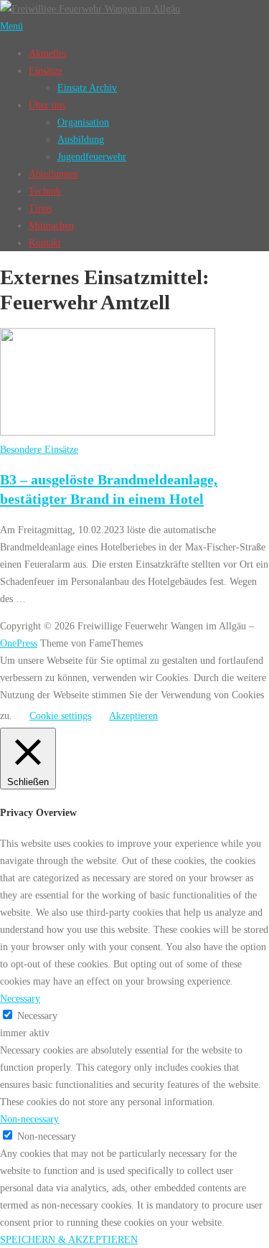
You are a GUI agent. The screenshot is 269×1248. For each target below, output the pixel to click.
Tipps (40, 208)
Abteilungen (53, 173)
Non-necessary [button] (29, 1119)
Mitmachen (51, 225)
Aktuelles (48, 53)
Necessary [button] (20, 998)
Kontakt (45, 242)
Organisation (83, 122)
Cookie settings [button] (60, 715)
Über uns (47, 105)
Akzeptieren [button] (133, 715)
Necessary (37, 1015)
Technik (45, 191)
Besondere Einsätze (39, 449)
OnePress (18, 643)
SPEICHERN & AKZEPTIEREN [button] (69, 1239)
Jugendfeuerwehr (91, 156)
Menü (11, 26)
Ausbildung (80, 139)
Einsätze (45, 70)
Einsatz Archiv (87, 87)
